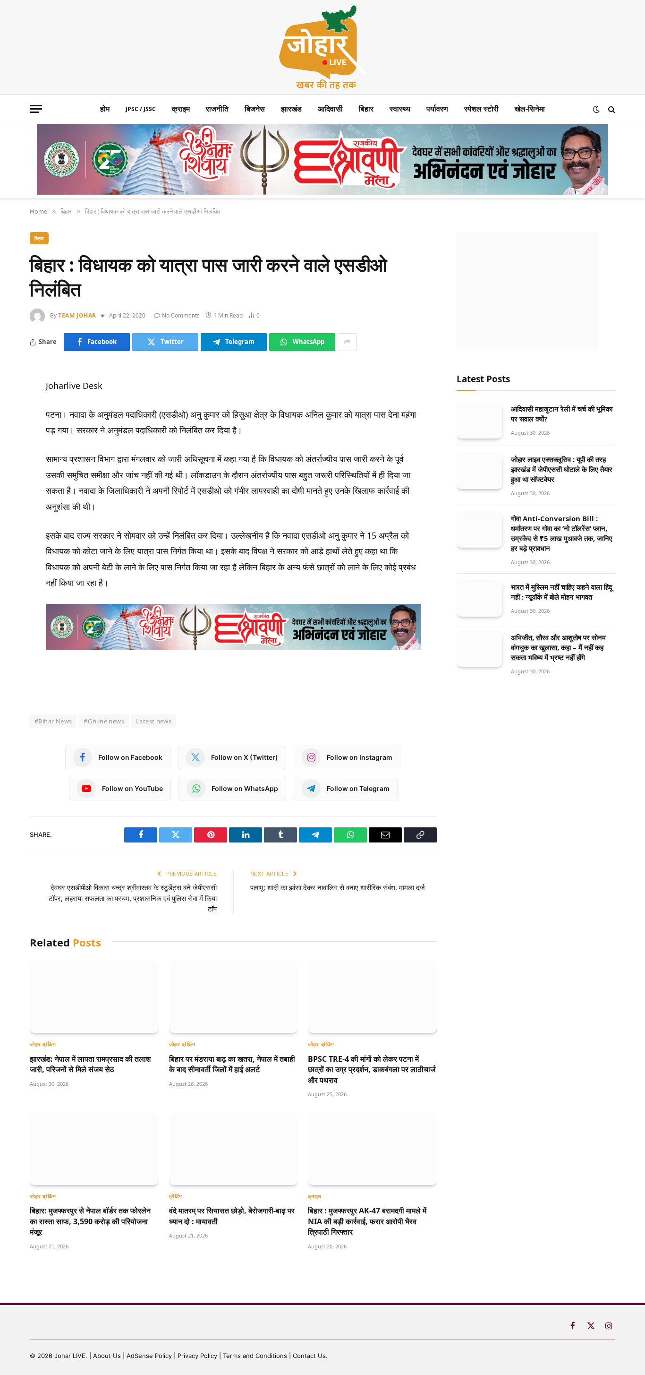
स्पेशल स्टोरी (481, 108)
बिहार (366, 108)
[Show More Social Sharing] (347, 342)
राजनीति (217, 108)
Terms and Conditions (255, 1355)
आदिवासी (330, 108)
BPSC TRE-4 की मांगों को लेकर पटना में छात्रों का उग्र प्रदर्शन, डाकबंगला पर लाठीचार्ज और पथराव (371, 1069)
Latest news (153, 721)
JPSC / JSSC (141, 109)
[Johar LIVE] (322, 47)
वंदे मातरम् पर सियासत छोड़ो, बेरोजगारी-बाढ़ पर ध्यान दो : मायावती (232, 1215)
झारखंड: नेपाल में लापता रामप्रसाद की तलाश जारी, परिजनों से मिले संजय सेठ (90, 1064)
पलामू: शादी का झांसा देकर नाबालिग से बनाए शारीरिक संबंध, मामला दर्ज (337, 887)
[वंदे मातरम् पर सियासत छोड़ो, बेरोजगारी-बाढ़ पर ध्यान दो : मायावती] (233, 1149)
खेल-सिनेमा (530, 108)
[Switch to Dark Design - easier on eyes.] (596, 109)
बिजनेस (255, 108)
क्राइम (181, 108)
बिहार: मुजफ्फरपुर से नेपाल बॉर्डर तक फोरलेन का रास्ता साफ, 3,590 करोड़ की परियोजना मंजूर (90, 1221)
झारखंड (291, 108)
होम (105, 108)
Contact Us (309, 1355)
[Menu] (36, 109)
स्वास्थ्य (400, 108)
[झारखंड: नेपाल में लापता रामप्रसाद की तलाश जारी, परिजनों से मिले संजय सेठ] (94, 997)
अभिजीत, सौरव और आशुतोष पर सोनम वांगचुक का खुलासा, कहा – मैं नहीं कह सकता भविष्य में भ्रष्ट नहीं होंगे (558, 647)
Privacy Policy (197, 1355)
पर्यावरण (437, 108)
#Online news (104, 721)
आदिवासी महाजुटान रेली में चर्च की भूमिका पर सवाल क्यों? (561, 413)
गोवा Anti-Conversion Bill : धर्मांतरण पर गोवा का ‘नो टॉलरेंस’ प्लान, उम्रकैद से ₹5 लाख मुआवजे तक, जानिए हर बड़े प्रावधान (561, 533)
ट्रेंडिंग (175, 1196)
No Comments (181, 315)
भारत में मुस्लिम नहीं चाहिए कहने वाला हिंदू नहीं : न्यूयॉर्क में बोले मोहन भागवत (561, 592)
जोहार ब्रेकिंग (43, 1044)
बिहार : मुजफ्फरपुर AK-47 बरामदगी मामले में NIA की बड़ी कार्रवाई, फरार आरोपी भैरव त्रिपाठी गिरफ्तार (367, 1221)
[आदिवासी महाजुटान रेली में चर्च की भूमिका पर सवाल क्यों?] (479, 420)
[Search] (610, 109)
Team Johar (77, 315)
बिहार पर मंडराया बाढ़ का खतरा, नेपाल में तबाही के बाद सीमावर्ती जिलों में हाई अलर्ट (232, 1064)
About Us (108, 1355)
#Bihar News (53, 721)
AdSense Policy (149, 1355)
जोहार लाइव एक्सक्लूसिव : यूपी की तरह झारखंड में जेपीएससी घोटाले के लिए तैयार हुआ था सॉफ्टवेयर (561, 469)
